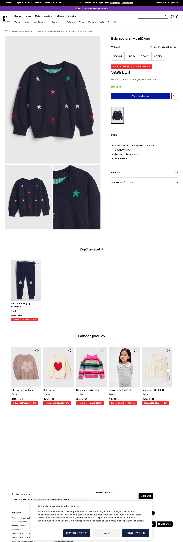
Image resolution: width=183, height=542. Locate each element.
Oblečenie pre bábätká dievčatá (50, 31)
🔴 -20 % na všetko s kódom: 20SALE (91, 8)
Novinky (18, 16)
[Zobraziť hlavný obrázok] (52, 100)
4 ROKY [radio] (158, 56)
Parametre (116, 172)
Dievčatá (48, 16)
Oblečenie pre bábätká (22, 31)
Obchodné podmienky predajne (25, 537)
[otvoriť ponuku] (23, 16)
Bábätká (72, 16)
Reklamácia (17, 529)
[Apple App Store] (165, 524)
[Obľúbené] (172, 16)
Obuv (81, 22)
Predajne (8, 3)
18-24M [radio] (118, 56)
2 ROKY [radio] (131, 56)
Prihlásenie (161, 3)
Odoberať (146, 496)
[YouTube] (152, 513)
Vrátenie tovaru (19, 526)
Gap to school (40, 22)
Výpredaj (112, 22)
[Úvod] (6, 31)
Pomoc (47, 3)
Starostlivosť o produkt (123, 182)
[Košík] (177, 16)
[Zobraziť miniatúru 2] (76, 197)
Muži (37, 16)
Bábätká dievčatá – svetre (80, 31)
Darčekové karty (96, 22)
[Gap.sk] (6, 19)
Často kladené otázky (21, 518)
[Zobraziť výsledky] (166, 16)
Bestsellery (57, 22)
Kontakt (37, 3)
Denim (17, 22)
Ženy (28, 16)
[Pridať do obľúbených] (37, 264)
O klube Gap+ (127, 3)
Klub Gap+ (57, 3)
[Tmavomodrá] (117, 115)
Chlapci (60, 16)
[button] (174, 96)
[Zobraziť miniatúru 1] (28, 197)
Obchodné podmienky (21, 533)
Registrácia (115, 3)
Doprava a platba (23, 3)
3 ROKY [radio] (145, 56)
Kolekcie (71, 22)
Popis (114, 134)
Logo (27, 22)
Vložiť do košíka (140, 96)
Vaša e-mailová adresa (105, 492)
